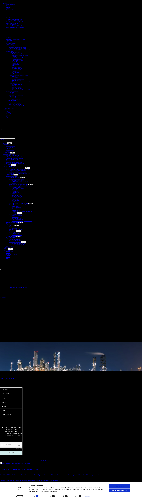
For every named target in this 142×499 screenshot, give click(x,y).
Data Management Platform (18, 53)
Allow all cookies (119, 486)
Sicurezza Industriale (21, 475)
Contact (2, 139)
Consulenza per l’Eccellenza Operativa (18, 47)
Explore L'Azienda (7, 250)
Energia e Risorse (10, 8)
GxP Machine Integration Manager (20, 55)
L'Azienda (5, 109)
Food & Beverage (13, 469)
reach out (43, 460)
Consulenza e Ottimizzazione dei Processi (15, 39)
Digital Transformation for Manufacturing (18, 75)
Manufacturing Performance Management (18, 57)
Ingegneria (11, 92)
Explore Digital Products (11, 176)
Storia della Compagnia (11, 113)
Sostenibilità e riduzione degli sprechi (14, 21)
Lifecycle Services (10, 44)
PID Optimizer (15, 73)
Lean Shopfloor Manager (18, 60)
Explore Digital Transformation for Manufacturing (20, 204)
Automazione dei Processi (12, 41)
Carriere (8, 112)
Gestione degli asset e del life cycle (14, 25)
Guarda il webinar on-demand (7, 378)
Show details (87, 496)
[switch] (52, 496)
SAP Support (3, 297)
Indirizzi (8, 116)
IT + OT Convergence (11, 43)
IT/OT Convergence (44, 480)
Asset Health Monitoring (17, 69)
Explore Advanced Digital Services (17, 243)
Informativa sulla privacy (15, 463)
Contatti (8, 115)
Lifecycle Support (16, 97)
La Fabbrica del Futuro (8, 108)
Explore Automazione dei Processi (14, 224)
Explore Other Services (14, 232)
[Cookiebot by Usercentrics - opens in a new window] (19, 496)
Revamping (14, 93)
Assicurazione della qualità (12, 23)
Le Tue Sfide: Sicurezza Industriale (14, 20)
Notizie (7, 117)
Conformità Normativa (11, 24)
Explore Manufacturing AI (15, 214)
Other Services (12, 96)
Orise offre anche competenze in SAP (18, 287)
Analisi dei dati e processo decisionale (15, 27)
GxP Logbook (15, 76)
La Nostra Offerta (7, 37)
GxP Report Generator (17, 65)
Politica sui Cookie (25, 463)
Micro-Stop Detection (17, 68)
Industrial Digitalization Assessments (20, 105)
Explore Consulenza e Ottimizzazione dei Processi (17, 169)
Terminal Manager (16, 61)
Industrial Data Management (15, 101)
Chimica (8, 7)
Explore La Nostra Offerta (9, 166)
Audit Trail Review (16, 77)
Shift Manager (15, 63)
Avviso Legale (5, 463)
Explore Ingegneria (13, 226)
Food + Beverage (10, 5)
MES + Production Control (15, 103)
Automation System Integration (16, 95)
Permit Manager (15, 64)
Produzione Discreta (10, 9)
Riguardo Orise (9, 111)
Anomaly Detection (16, 67)
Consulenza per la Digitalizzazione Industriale (19, 49)
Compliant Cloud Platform (18, 79)
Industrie (5, 3)
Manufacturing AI (13, 83)
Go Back (9, 143)
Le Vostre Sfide (6, 17)
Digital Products (9, 40)
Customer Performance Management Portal (22, 81)
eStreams (14, 56)
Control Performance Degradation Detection (22, 89)
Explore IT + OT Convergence (13, 238)
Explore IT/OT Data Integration (16, 179)
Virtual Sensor (15, 71)
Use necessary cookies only (119, 490)
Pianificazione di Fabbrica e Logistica (17, 48)
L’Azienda (5, 248)
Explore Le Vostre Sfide (8, 154)
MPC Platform (15, 72)
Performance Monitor (17, 59)
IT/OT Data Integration (14, 52)
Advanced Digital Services (15, 104)
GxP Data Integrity (16, 80)
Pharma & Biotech (10, 4)
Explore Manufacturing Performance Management (20, 186)
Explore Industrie (7, 144)
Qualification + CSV (17, 99)
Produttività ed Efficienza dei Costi (14, 19)
